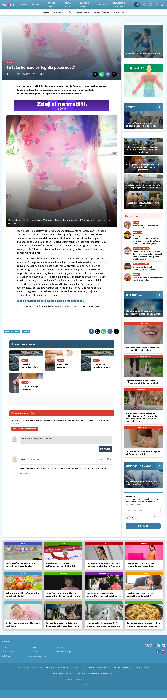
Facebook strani (59, 306)
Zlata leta (68, 4)
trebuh (26, 331)
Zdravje (23, 4)
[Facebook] (156, 4)
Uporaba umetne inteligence (101, 673)
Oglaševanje (23, 667)
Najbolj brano (131, 216)
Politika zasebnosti (123, 667)
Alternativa (119, 12)
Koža (69, 12)
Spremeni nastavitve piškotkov (97, 667)
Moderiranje (63, 667)
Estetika (101, 4)
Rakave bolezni (82, 12)
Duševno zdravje (84, 4)
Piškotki (76, 667)
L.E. (11, 74)
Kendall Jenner (12, 331)
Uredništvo (38, 667)
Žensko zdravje (51, 4)
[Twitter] (95, 74)
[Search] (144, 4)
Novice (46, 12)
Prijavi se (105, 449)
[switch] (137, 4)
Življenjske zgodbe (119, 4)
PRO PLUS (50, 667)
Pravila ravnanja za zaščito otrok (69, 673)
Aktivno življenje (101, 12)
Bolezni (36, 4)
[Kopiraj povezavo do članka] (114, 74)
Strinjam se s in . (144, 518)
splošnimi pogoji (145, 517)
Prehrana (58, 12)
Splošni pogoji (142, 667)
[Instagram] (150, 4)
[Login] (162, 4)
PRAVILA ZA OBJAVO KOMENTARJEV (24, 429)
